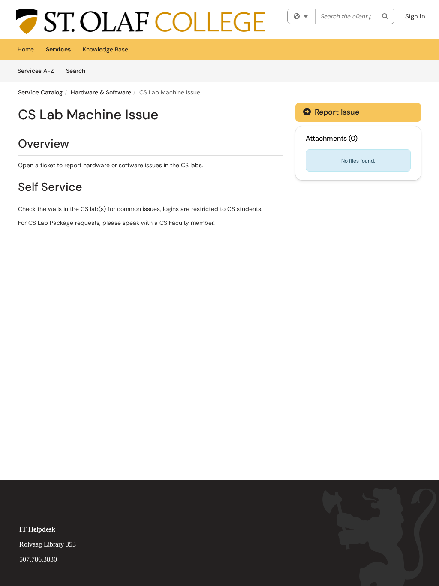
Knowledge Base (105, 49)
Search (78, 70)
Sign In (415, 16)
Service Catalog (40, 92)
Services (58, 49)
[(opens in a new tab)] (140, 21)
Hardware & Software (101, 92)
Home (26, 49)
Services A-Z (36, 71)
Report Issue (336, 112)
